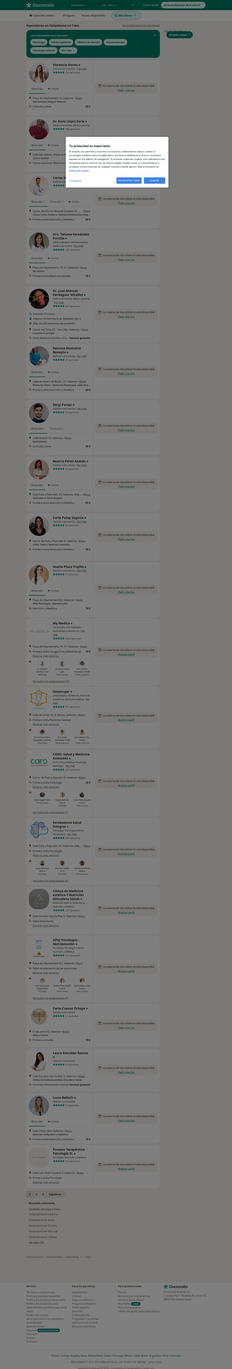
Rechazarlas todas (129, 180)
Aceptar (154, 180)
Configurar (75, 180)
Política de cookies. (79, 170)
